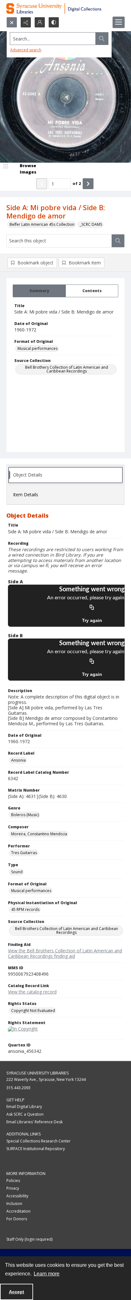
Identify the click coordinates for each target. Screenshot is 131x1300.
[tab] (39, 291)
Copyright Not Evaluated (33, 1010)
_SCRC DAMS (91, 224)
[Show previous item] (41, 183)
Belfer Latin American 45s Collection (42, 224)
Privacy (12, 1188)
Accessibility (17, 1196)
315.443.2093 (18, 1087)
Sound (17, 872)
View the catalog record (32, 992)
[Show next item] (88, 183)
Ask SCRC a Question (25, 1114)
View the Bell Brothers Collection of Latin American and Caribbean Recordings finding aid (65, 953)
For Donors (16, 1219)
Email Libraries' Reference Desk (34, 1122)
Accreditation (18, 1211)
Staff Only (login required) (29, 1239)
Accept (16, 1291)
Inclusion (14, 1203)
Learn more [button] (46, 1273)
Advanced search (25, 50)
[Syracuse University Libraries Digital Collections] (65, 8)
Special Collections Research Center (38, 1141)
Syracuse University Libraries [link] (37, 1073)
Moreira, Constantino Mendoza (39, 834)
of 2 (76, 183)
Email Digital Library (24, 1106)
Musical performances (37, 348)
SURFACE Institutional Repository (35, 1148)
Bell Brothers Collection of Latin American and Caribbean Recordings (66, 369)
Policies (13, 1180)
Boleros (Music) (25, 814)
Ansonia (18, 760)
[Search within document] (118, 240)
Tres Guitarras (24, 852)
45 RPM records (25, 909)
